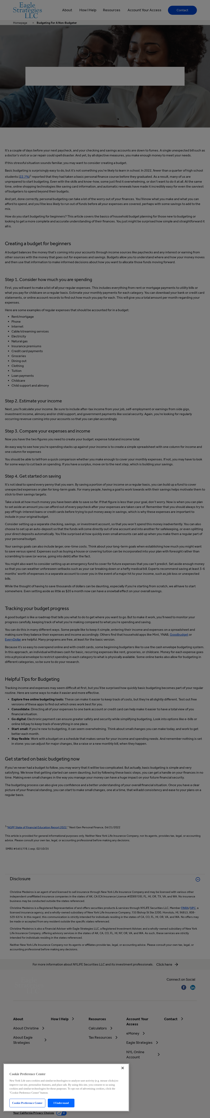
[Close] (122, 1067)
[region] (66, 1087)
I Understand (61, 1102)
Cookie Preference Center (27, 1102)
